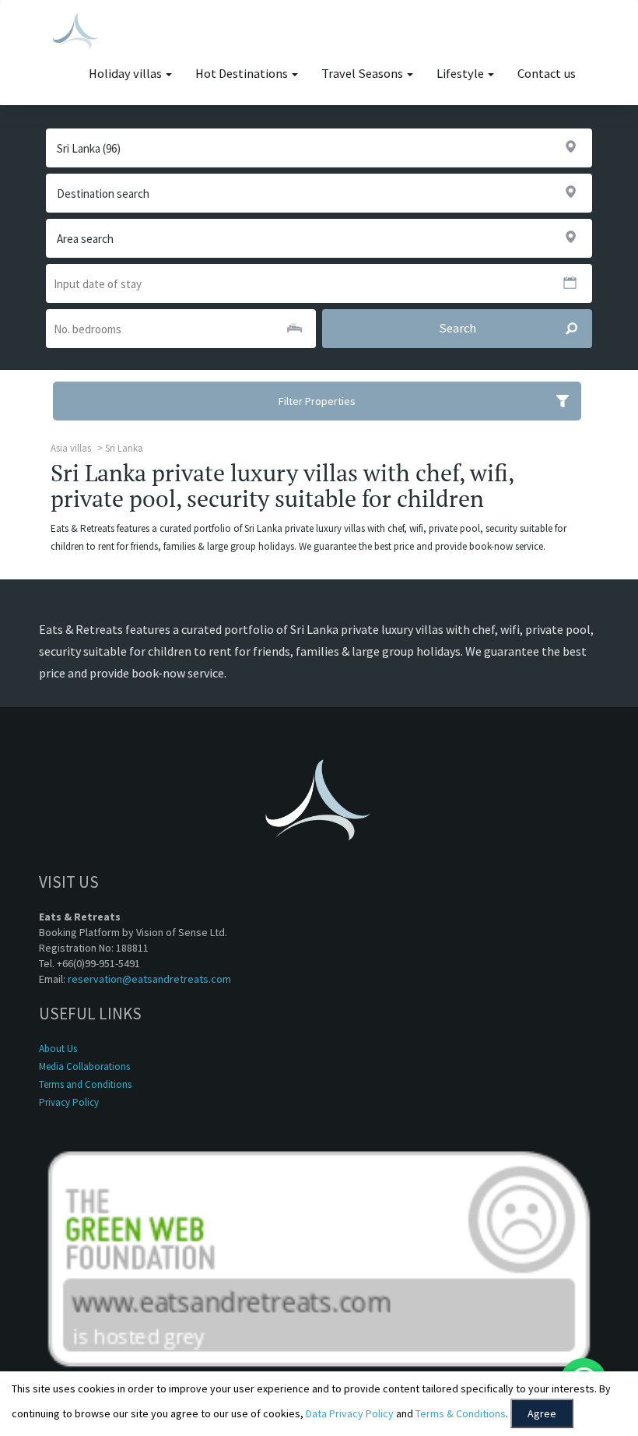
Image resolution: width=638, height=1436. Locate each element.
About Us (58, 1048)
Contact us (546, 73)
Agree (542, 1413)
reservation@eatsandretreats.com (149, 979)
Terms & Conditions (460, 1413)
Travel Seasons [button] (363, 73)
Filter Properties (317, 401)
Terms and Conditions (85, 1084)
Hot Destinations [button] (242, 73)
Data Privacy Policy (350, 1413)
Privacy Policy (69, 1102)
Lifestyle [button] (461, 73)
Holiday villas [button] (126, 73)
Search (457, 328)
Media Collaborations (84, 1066)
